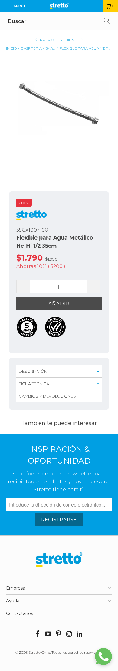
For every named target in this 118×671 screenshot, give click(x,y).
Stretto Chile (39, 652)
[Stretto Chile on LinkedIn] (79, 634)
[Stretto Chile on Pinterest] (58, 634)
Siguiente (70, 40)
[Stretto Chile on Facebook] (37, 634)
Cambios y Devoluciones (47, 396)
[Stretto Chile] (59, 6)
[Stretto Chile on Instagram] (69, 634)
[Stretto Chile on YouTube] (48, 634)
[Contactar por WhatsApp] (103, 656)
